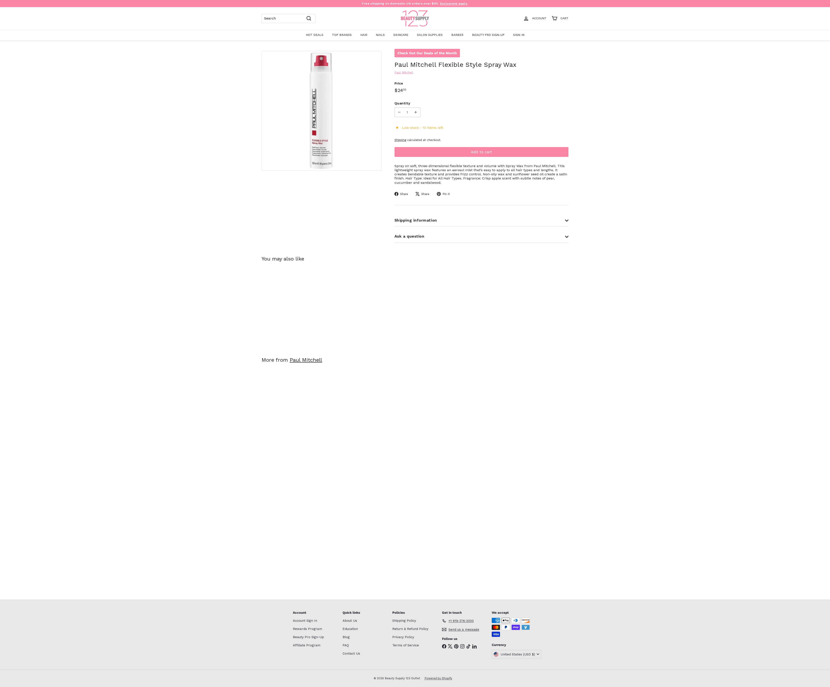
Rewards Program (307, 629)
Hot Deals (314, 35)
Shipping (400, 140)
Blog (346, 637)
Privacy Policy (403, 637)
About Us (350, 621)
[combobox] (288, 18)
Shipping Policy (404, 621)
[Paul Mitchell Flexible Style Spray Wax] (285, 306)
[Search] (308, 18)
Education (350, 629)
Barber (457, 35)
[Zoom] (321, 111)
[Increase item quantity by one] (415, 112)
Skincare (400, 35)
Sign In (518, 35)
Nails (380, 35)
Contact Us (351, 653)
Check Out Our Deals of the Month (427, 53)
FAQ (346, 645)
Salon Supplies (430, 35)
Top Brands (342, 35)
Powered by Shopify (438, 678)
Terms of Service (405, 645)
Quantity (402, 103)
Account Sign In (305, 621)
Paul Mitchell (306, 360)
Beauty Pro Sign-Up (488, 35)
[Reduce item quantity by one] (399, 112)
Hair (363, 35)
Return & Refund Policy (410, 629)
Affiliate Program (306, 645)
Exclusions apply (453, 3)
